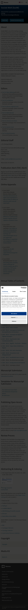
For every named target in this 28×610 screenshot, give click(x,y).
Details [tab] (14, 291)
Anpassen (13, 317)
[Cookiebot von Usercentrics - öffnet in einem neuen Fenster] (21, 288)
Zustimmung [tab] (5, 291)
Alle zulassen (14, 313)
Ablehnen (14, 321)
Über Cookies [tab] (23, 291)
